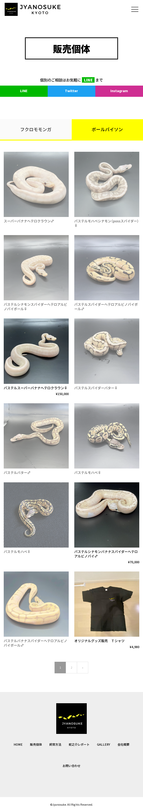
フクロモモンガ (35, 129)
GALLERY (103, 744)
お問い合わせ (71, 765)
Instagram (119, 91)
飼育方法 (55, 744)
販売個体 (36, 744)
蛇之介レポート (79, 744)
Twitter (71, 91)
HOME (18, 744)
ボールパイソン (107, 129)
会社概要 (123, 744)
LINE (88, 80)
